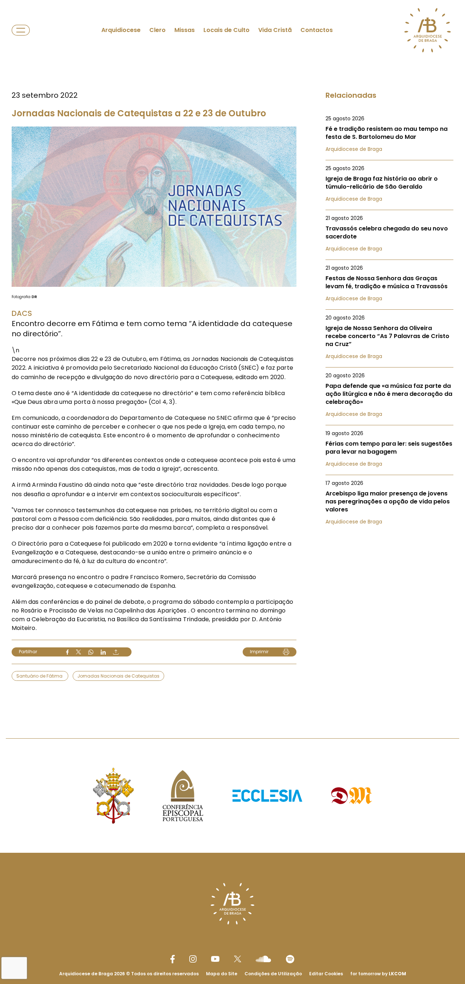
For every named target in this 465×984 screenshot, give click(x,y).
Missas (184, 30)
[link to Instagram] (193, 959)
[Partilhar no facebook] (67, 652)
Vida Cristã (275, 30)
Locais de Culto (226, 30)
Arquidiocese (121, 30)
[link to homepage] (427, 30)
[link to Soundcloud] (263, 959)
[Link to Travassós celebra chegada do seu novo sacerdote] (389, 233)
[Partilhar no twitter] (78, 652)
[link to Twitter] (237, 959)
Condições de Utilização (273, 974)
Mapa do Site (221, 974)
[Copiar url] (116, 652)
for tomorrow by (378, 974)
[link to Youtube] (215, 959)
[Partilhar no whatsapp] (90, 652)
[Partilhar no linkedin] (103, 652)
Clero (157, 30)
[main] (232, 354)
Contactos (316, 30)
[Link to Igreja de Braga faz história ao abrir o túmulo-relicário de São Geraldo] (389, 183)
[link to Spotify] (290, 959)
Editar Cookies (326, 974)
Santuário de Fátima (40, 676)
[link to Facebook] (172, 959)
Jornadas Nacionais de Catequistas (118, 676)
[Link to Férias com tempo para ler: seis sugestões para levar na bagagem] (389, 448)
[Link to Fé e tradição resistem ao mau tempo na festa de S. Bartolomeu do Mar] (389, 134)
